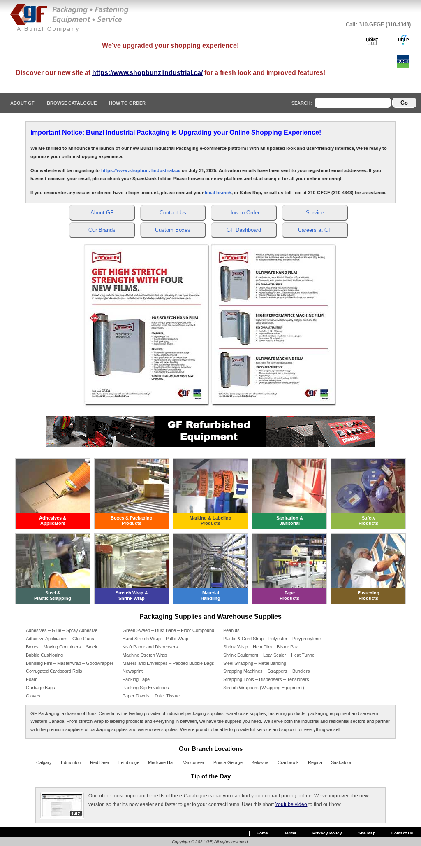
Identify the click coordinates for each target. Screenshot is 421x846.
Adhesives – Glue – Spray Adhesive (61, 630)
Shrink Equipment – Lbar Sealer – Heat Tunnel (269, 655)
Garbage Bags (40, 687)
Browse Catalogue (72, 102)
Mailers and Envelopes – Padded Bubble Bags (168, 663)
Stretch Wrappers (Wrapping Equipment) (263, 687)
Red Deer (99, 762)
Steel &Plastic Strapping (52, 595)
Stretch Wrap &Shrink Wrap (132, 595)
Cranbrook (288, 762)
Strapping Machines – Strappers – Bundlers (266, 671)
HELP (403, 39)
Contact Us (402, 833)
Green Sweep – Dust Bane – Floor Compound (168, 630)
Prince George (228, 762)
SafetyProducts (368, 520)
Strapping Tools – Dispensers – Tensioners (266, 679)
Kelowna (260, 762)
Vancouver (193, 762)
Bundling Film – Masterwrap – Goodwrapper (69, 663)
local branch (218, 192)
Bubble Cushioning (44, 655)
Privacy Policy (327, 833)
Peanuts (231, 630)
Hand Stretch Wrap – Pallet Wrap (155, 638)
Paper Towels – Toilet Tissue (151, 695)
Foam (31, 679)
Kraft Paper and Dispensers (150, 646)
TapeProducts (289, 595)
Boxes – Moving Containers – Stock (61, 646)
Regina (315, 762)
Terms (290, 833)
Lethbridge (128, 762)
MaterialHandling (210, 595)
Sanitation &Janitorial (289, 520)
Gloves (33, 695)
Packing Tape (136, 679)
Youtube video (291, 804)
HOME (372, 39)
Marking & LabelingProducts (210, 520)
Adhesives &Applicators (52, 520)
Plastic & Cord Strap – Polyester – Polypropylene (272, 638)
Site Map (366, 833)
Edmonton (71, 762)
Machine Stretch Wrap (145, 655)
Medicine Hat (161, 762)
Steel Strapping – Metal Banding (254, 663)
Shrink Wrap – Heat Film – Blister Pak (260, 646)
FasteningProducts (368, 595)
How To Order (127, 102)
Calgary (44, 762)
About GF (22, 102)
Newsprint (133, 671)
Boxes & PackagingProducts (132, 520)
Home (262, 833)
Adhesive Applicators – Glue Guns (60, 638)
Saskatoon (341, 762)
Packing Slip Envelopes (146, 687)
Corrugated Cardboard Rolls (54, 671)
